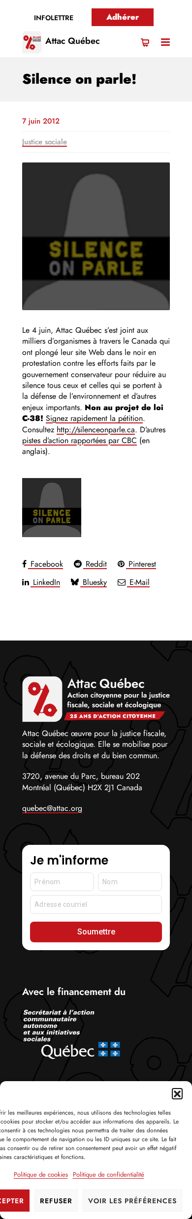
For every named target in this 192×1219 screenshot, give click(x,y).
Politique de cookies (41, 1174)
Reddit (95, 564)
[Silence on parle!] (96, 236)
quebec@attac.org (52, 808)
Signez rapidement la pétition (94, 418)
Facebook (45, 564)
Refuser (56, 1201)
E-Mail (138, 582)
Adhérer (122, 17)
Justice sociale (44, 141)
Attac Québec (72, 40)
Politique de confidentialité (108, 1174)
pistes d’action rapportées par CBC (79, 440)
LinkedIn (45, 582)
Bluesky (93, 582)
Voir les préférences (132, 1201)
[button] (177, 1093)
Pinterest (141, 564)
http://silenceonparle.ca (96, 429)
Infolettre (53, 18)
